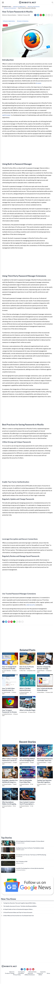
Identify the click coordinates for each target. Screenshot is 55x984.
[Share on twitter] (38, 15)
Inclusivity (43, 971)
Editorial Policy (33, 971)
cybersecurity (30, 605)
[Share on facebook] (35, 15)
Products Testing (9, 973)
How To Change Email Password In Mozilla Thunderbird (9, 668)
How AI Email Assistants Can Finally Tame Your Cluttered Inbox (45, 760)
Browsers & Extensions (22, 21)
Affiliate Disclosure (30, 974)
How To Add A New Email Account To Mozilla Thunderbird (8, 690)
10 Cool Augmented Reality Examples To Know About (30, 841)
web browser (6, 115)
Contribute (21, 973)
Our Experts (21, 971)
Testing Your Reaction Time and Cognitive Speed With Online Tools (19, 903)
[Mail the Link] (49, 15)
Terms (48, 973)
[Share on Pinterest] (41, 15)
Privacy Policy (17, 974)
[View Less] (52, 15)
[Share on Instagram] (9, 622)
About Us (11, 971)
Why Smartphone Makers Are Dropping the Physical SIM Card (9, 804)
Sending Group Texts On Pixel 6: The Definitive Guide (30, 848)
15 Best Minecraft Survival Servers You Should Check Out (18, 915)
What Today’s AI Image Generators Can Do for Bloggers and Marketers (10, 760)
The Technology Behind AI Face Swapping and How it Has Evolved (27, 760)
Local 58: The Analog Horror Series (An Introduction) (30, 868)
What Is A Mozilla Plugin (27, 710)
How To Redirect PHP (21, 861)
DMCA (40, 974)
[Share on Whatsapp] (43, 15)
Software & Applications (9, 21)
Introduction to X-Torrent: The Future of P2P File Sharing (31, 854)
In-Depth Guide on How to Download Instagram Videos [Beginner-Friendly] (17, 909)
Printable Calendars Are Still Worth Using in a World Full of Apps (10, 782)
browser (38, 83)
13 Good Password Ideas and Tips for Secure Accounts (17, 912)
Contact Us (40, 973)
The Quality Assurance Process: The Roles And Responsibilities (20, 906)
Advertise (30, 973)
